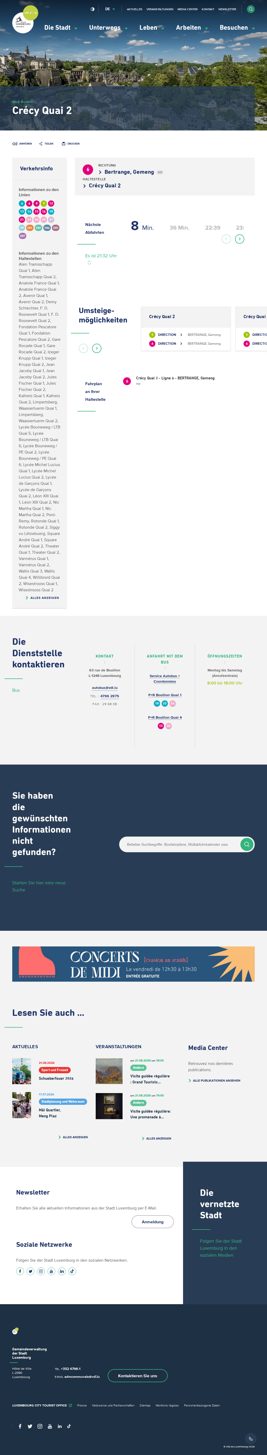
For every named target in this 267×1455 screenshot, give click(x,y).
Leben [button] (149, 28)
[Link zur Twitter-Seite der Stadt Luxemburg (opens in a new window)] (30, 1271)
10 (157, 703)
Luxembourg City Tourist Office (39, 1405)
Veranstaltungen (160, 9)
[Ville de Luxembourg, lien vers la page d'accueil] (25, 32)
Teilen (49, 143)
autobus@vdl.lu (105, 688)
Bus (16, 690)
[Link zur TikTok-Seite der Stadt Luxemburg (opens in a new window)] (72, 1271)
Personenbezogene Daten (202, 1405)
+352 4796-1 (70, 1369)
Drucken (74, 143)
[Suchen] (246, 844)
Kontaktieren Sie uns (137, 1375)
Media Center (188, 9)
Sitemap (144, 1405)
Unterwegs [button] (105, 28)
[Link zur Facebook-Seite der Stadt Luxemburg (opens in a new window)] (20, 1271)
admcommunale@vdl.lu (82, 1377)
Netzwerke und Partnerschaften (113, 1405)
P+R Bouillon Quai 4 (165, 717)
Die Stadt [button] (58, 28)
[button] (251, 9)
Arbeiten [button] (189, 28)
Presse (82, 1405)
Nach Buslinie (22, 102)
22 (165, 703)
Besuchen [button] (235, 28)
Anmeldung (152, 1221)
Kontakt (208, 9)
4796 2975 (109, 696)
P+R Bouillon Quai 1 (164, 695)
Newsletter (227, 9)
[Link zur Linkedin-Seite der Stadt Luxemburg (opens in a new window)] (62, 1271)
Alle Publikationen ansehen (216, 1080)
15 (161, 726)
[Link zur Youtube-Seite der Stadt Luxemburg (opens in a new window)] (51, 1271)
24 (172, 703)
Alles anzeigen (45, 597)
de (107, 9)
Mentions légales (167, 1405)
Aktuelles (134, 9)
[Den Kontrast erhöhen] (93, 9)
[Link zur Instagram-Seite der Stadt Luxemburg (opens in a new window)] (41, 1271)
